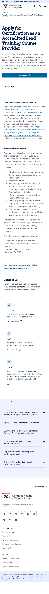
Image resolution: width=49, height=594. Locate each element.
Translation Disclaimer (34, 577)
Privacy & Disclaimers (19, 577)
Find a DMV (6, 536)
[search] (39, 6)
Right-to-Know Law (9, 567)
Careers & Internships (10, 559)
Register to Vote (8, 532)
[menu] (44, 6)
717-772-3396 (14, 350)
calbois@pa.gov (14, 321)
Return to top (39, 487)
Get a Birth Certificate (10, 540)
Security (4, 579)
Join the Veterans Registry (12, 544)
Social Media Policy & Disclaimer (19, 579)
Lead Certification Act (17, 106)
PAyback (5, 548)
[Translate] (34, 6)
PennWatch (6, 563)
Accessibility (6, 577)
